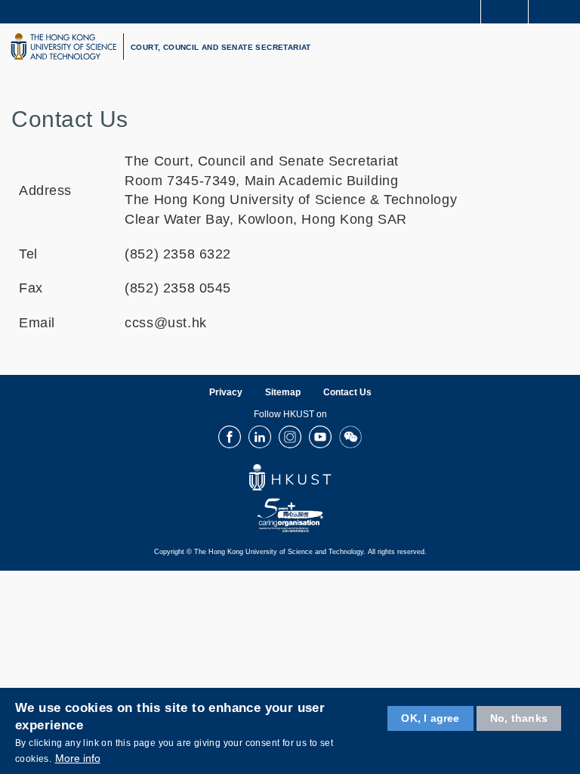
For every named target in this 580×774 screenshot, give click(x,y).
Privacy (225, 392)
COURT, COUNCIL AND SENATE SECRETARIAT (221, 47)
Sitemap (283, 392)
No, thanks (519, 718)
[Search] (557, 11)
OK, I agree (430, 718)
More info (77, 758)
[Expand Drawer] (505, 12)
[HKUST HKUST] (63, 46)
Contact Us (347, 392)
